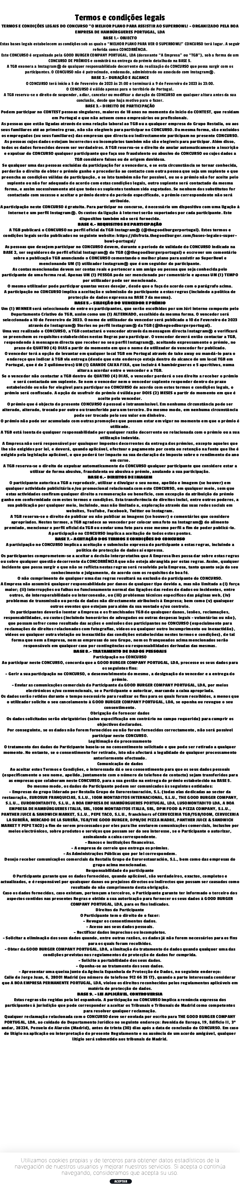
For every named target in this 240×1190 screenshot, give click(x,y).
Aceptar (120, 1181)
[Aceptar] (232, 1171)
